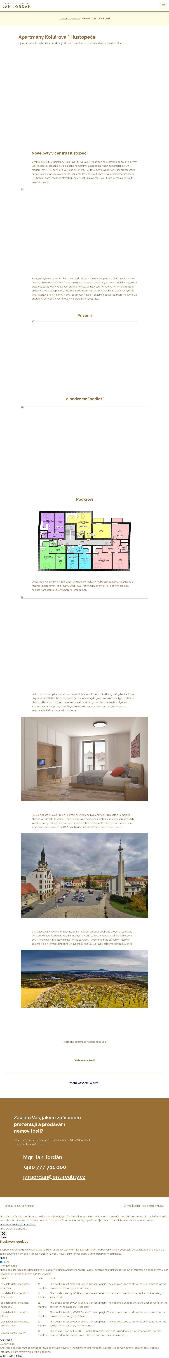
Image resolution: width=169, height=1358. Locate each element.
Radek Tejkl (139, 1205)
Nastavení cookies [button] (10, 1224)
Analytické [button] (6, 1339)
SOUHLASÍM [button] (28, 1224)
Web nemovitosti (84, 1060)
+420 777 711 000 (44, 1167)
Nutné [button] (3, 1257)
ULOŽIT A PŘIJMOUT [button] (12, 1356)
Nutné (5, 1261)
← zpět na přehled (69, 18)
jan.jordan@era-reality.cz (54, 1177)
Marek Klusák (156, 1205)
